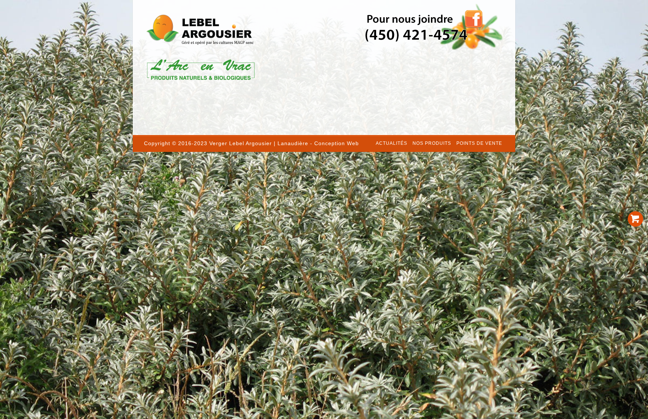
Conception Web (336, 143)
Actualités (391, 143)
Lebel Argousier (250, 143)
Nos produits (431, 143)
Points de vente (479, 143)
